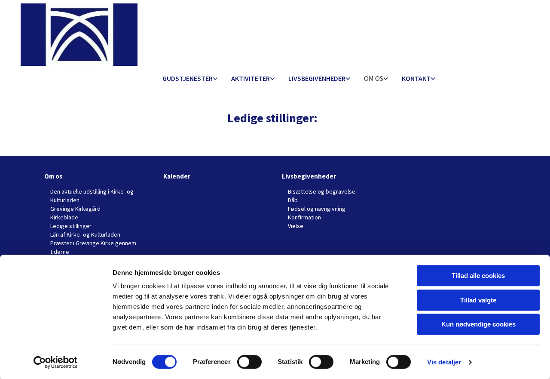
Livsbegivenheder (316, 78)
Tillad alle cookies (478, 275)
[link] (190, 79)
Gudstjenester (187, 78)
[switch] (249, 362)
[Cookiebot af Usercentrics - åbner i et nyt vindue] (55, 362)
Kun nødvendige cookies (478, 324)
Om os (373, 78)
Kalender (176, 176)
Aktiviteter (250, 78)
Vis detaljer (444, 362)
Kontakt (416, 78)
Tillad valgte (478, 300)
